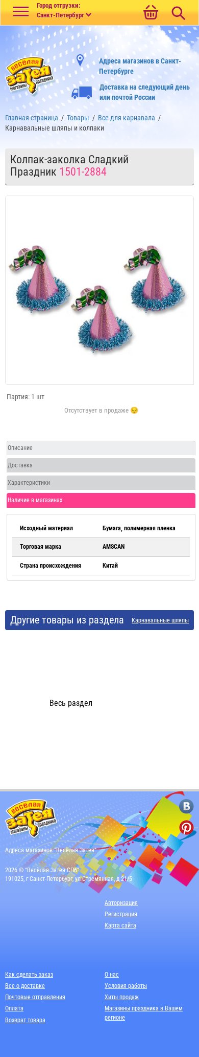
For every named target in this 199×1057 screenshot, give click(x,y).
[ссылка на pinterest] (186, 827)
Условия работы (126, 985)
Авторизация (121, 903)
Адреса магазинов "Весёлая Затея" (50, 850)
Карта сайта (120, 925)
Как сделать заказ (29, 974)
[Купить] (101, 416)
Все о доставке (25, 985)
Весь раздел (70, 703)
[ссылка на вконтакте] (186, 806)
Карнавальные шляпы (160, 620)
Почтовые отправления (35, 997)
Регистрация (121, 914)
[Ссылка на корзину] (150, 13)
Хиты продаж (122, 997)
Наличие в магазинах (35, 500)
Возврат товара (25, 1020)
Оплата (14, 1008)
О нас (112, 974)
